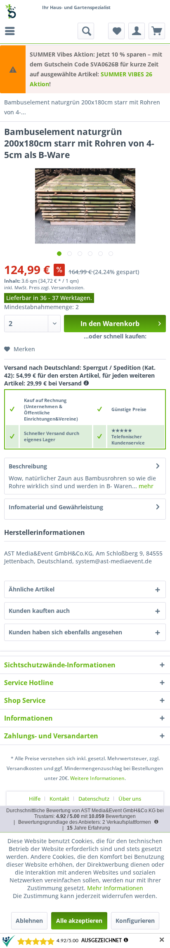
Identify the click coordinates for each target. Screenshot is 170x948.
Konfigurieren (135, 920)
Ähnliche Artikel (31, 589)
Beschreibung (28, 466)
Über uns (129, 798)
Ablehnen (29, 920)
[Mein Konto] (136, 31)
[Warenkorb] (157, 31)
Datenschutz (93, 798)
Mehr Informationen (115, 888)
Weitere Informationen (97, 778)
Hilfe (34, 798)
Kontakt (59, 798)
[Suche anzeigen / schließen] (86, 31)
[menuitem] (12, 31)
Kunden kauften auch (39, 611)
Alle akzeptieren (79, 920)
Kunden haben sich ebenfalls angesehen (65, 632)
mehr (145, 486)
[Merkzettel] (116, 31)
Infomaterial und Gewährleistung (56, 507)
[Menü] (12, 31)
